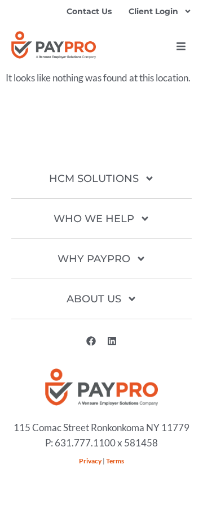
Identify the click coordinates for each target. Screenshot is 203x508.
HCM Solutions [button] (94, 178)
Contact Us (89, 11)
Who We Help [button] (94, 218)
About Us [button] (94, 299)
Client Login (153, 11)
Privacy (90, 461)
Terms (115, 461)
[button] (181, 46)
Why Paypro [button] (94, 259)
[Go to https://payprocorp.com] (53, 45)
